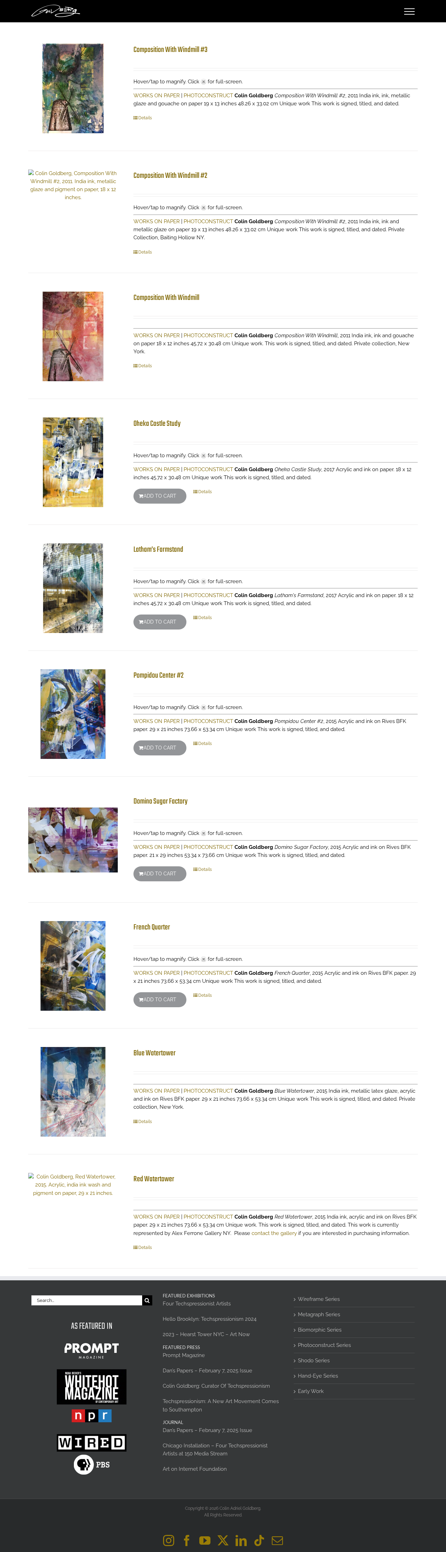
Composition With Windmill (166, 298)
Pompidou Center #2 (158, 675)
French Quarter (151, 927)
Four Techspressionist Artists (197, 1304)
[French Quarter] (73, 966)
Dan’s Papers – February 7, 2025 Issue (207, 1371)
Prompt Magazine (184, 1355)
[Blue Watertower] (73, 1092)
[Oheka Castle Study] (73, 462)
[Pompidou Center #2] (73, 714)
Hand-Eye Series (318, 1376)
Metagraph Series (319, 1314)
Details (145, 117)
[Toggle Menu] (410, 11)
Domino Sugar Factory (160, 801)
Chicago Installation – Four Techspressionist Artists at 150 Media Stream (215, 1449)
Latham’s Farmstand (158, 550)
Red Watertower (153, 1179)
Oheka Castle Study (156, 424)
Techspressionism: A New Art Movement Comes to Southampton (221, 1405)
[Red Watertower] (73, 1185)
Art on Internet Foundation (195, 1469)
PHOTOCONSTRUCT (208, 95)
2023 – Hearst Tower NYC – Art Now (206, 1334)
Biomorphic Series (319, 1330)
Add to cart (160, 496)
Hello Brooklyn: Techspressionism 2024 (209, 1319)
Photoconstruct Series (324, 1345)
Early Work (311, 1391)
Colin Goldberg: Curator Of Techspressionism (216, 1386)
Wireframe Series (319, 1299)
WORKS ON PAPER (156, 95)
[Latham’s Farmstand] (73, 588)
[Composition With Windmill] (73, 336)
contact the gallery (274, 1233)
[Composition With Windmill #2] (73, 185)
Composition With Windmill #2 (170, 176)
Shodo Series (314, 1360)
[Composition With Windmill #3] (73, 88)
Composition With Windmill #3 (170, 50)
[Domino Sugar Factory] (73, 840)
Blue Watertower (154, 1053)
